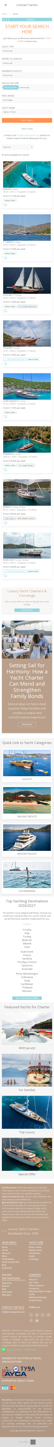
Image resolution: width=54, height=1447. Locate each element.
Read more (27, 724)
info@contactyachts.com (28, 135)
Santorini (27, 965)
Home (4, 14)
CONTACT (27, 610)
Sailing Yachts (35, 1250)
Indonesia (27, 977)
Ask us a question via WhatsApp (22, 1349)
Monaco (27, 991)
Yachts (5, 1250)
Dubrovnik (27, 951)
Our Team (33, 1282)
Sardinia (27, 958)
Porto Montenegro (27, 973)
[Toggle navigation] (5, 5)
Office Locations (36, 1285)
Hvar (27, 947)
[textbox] (8, 51)
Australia (27, 969)
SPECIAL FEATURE (10, 83)
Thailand (27, 987)
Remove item (17, 87)
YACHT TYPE (8, 46)
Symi (4, 1289)
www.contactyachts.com (13, 1196)
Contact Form (35, 1300)
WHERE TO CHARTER (12, 58)
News (4, 1256)
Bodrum (27, 940)
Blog (4, 1265)
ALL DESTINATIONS (27, 998)
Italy (27, 933)
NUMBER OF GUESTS (12, 71)
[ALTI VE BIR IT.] (27, 1441)
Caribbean (27, 984)
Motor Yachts (35, 1247)
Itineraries (7, 1268)
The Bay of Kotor (27, 962)
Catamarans (34, 1253)
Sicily (27, 980)
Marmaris (6, 1295)
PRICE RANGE (8, 95)
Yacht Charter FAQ (10, 1262)
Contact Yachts (27, 5)
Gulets (32, 1256)
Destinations (8, 1259)
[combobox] (27, 51)
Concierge (33, 1259)
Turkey (27, 936)
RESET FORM (27, 129)
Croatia (27, 929)
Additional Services (37, 1297)
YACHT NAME (8, 108)
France (27, 955)
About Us (6, 1253)
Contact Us (34, 1288)
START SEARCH (27, 120)
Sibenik (27, 943)
